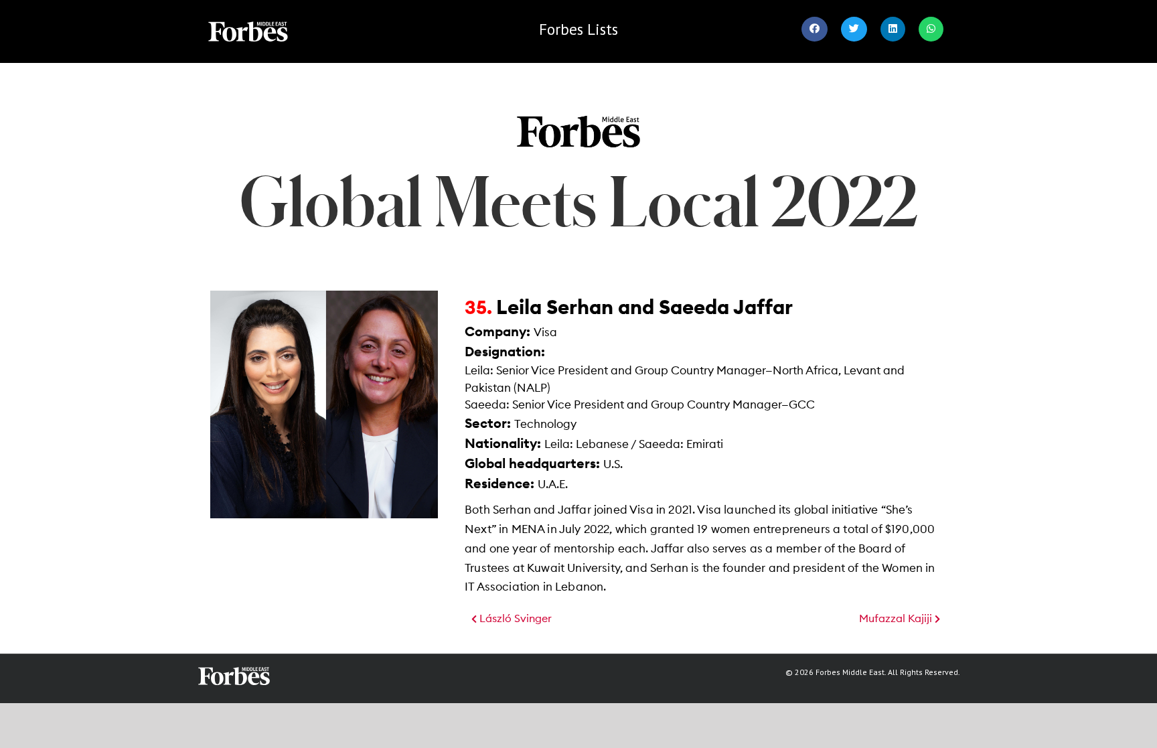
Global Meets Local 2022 (578, 200)
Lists (578, 29)
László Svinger (514, 618)
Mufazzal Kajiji (897, 618)
